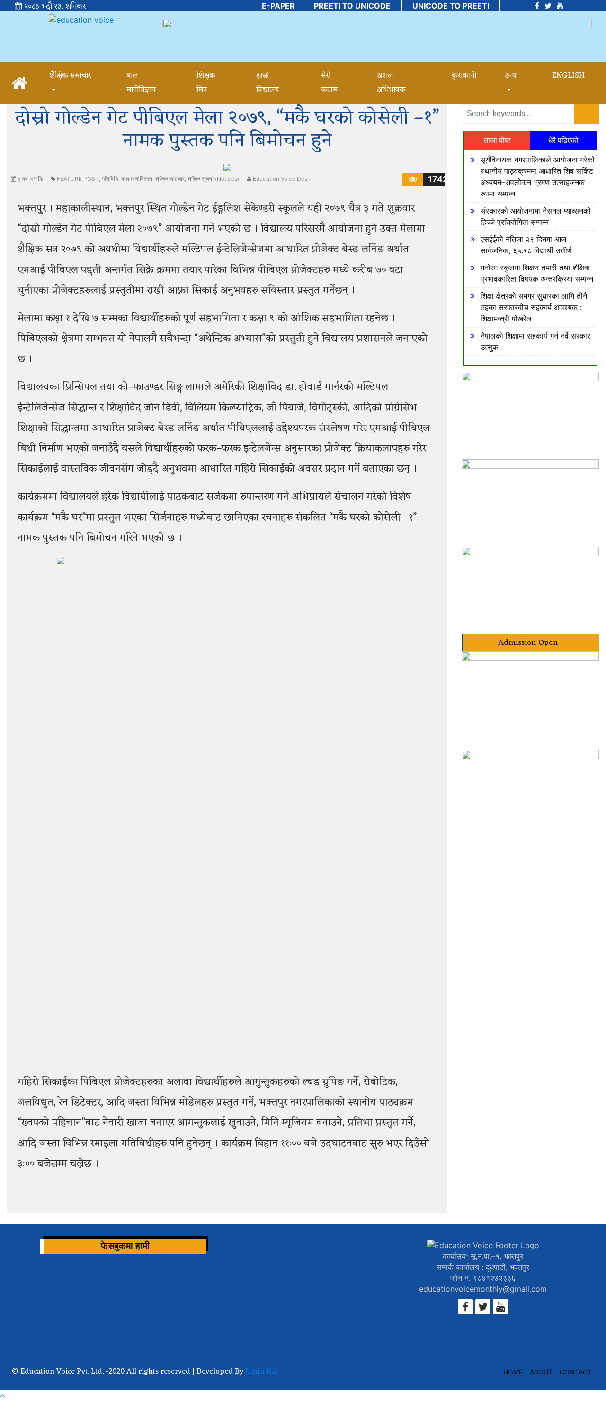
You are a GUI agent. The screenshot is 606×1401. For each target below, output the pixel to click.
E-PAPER (278, 5)
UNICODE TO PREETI (450, 5)
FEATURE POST (78, 178)
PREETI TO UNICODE (352, 5)
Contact (576, 1372)
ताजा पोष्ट (497, 140)
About (541, 1372)
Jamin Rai (260, 1371)
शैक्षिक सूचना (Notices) (213, 178)
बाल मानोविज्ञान (136, 178)
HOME (513, 1372)
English (568, 75)
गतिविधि (110, 178)
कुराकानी (464, 75)
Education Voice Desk (281, 178)
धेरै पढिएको (563, 140)
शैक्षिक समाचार (170, 178)
